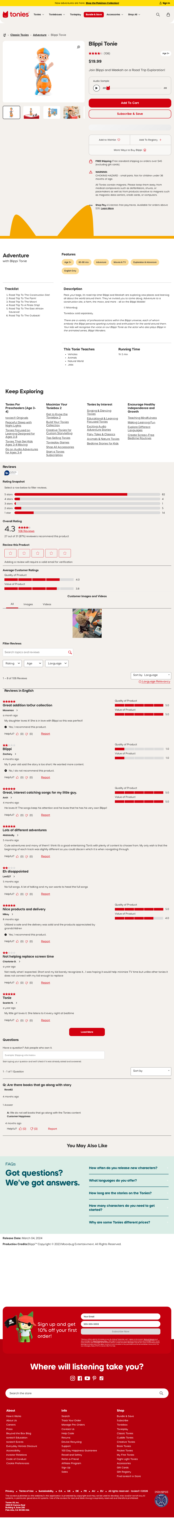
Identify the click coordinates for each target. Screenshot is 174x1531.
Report (45, 733)
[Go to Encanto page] (162, 1499)
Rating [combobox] (10, 663)
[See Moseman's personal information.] (16, 710)
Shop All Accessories (60, 447)
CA (60, 1491)
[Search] (158, 15)
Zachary (7, 754)
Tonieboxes (55, 14)
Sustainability (46, 1491)
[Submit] (163, 1393)
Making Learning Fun (141, 422)
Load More (87, 1032)
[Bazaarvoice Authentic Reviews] (11, 472)
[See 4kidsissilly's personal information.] (17, 835)
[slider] (134, 88)
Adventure (40, 35)
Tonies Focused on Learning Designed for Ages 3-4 (20, 433)
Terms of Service (149, 1339)
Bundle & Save (94, 14)
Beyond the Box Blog (18, 1433)
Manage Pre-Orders (73, 1425)
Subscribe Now (120, 1331)
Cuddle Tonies (125, 1437)
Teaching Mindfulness (142, 417)
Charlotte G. (9, 961)
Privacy (9, 1491)
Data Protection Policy (100, 1341)
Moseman (8, 710)
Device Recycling (72, 1442)
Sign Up (66, 1467)
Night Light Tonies (127, 1459)
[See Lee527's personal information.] (14, 876)
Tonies (37, 14)
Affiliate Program (71, 1463)
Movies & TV (120, 262)
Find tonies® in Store (129, 1476)
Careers (11, 1425)
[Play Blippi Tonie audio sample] (96, 88)
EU (101, 1491)
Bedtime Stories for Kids (103, 443)
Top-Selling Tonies (58, 437)
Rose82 (8, 1089)
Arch (5, 797)
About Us (11, 1420)
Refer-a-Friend (70, 1459)
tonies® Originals (16, 417)
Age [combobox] (29, 663)
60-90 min (84, 262)
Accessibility (13, 1450)
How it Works (13, 1416)
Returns (66, 1437)
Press (9, 1429)
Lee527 (7, 876)
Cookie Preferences (17, 1463)
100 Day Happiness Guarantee (79, 1450)
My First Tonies (125, 1455)
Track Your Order (71, 1420)
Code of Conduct (16, 1459)
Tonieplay (75, 14)
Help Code (68, 1433)
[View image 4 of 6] (72, 112)
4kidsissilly (8, 835)
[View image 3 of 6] (51, 112)
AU (93, 1491)
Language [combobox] (55, 663)
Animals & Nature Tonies (103, 438)
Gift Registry (124, 1472)
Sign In (166, 3)
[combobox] (156, 675)
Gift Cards (123, 1467)
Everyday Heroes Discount (21, 1446)
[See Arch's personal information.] (11, 797)
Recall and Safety (72, 1455)
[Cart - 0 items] (168, 15)
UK (69, 1491)
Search (66, 1416)
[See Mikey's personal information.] (12, 914)
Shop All (132, 14)
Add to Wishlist (107, 140)
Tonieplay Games (57, 442)
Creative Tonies (126, 1442)
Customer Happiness (18, 1116)
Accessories (113, 14)
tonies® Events (14, 1442)
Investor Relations (16, 1455)
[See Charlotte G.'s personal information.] (19, 961)
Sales (65, 1472)
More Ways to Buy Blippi (128, 150)
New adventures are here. (87, 3)
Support (66, 1446)
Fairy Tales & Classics (101, 434)
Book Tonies (124, 1446)
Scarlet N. (8, 1003)
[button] (10, 553)
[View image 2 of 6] (31, 112)
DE (77, 1491)
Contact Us (68, 1429)
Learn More (107, 208)
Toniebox (122, 1425)
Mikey (6, 914)
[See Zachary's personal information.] (15, 754)
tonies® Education (16, 1437)
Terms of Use (26, 1491)
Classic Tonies (19, 35)
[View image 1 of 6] (11, 112)
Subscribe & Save (130, 113)
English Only (70, 271)
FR (85, 1491)
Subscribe (122, 1420)
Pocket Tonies (125, 1450)
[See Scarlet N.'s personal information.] (16, 1003)
